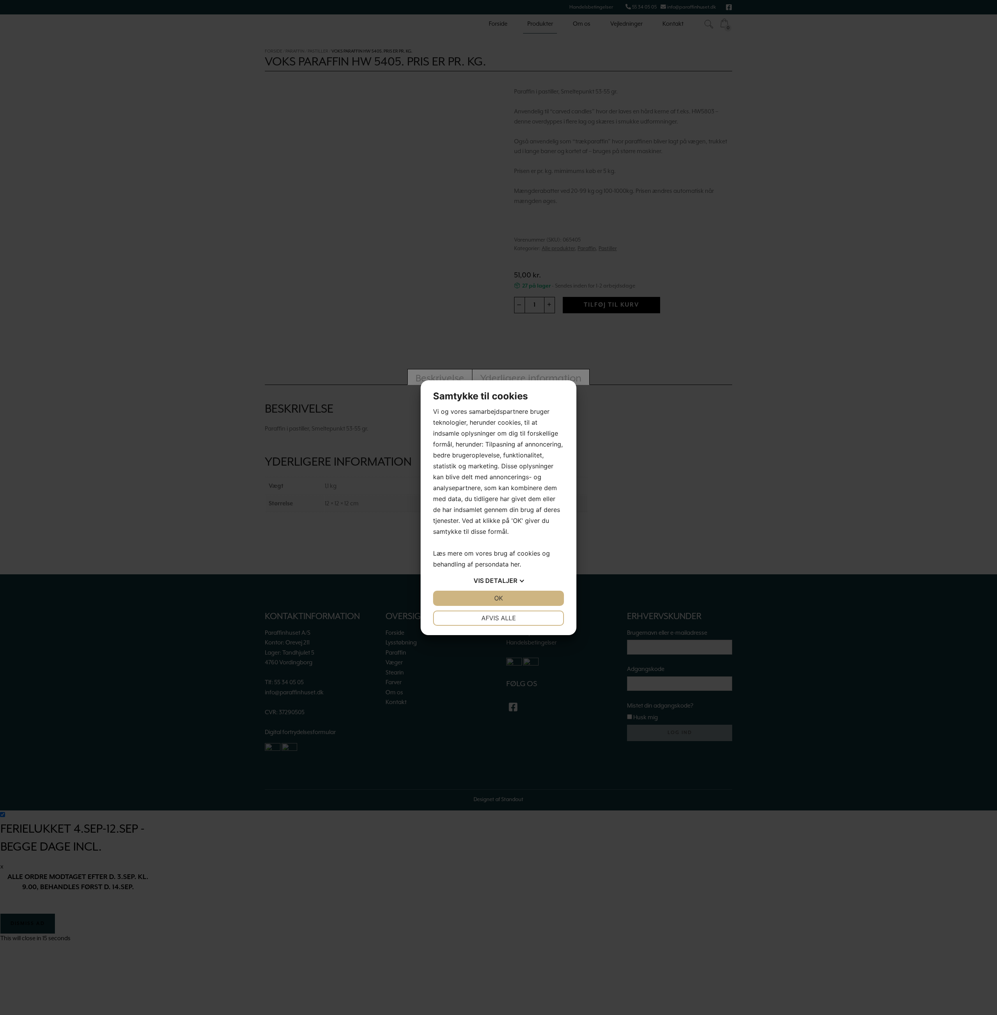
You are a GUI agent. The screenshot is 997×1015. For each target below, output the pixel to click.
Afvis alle (498, 618)
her (515, 564)
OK (498, 598)
